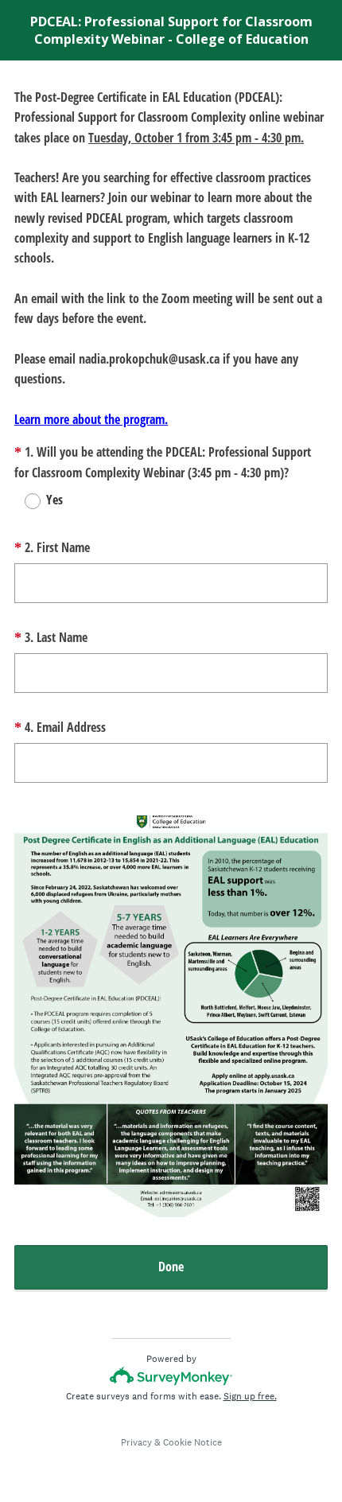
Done (171, 1266)
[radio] (22, 501)
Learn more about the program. (91, 419)
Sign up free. (250, 1396)
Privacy (136, 1442)
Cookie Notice (192, 1442)
